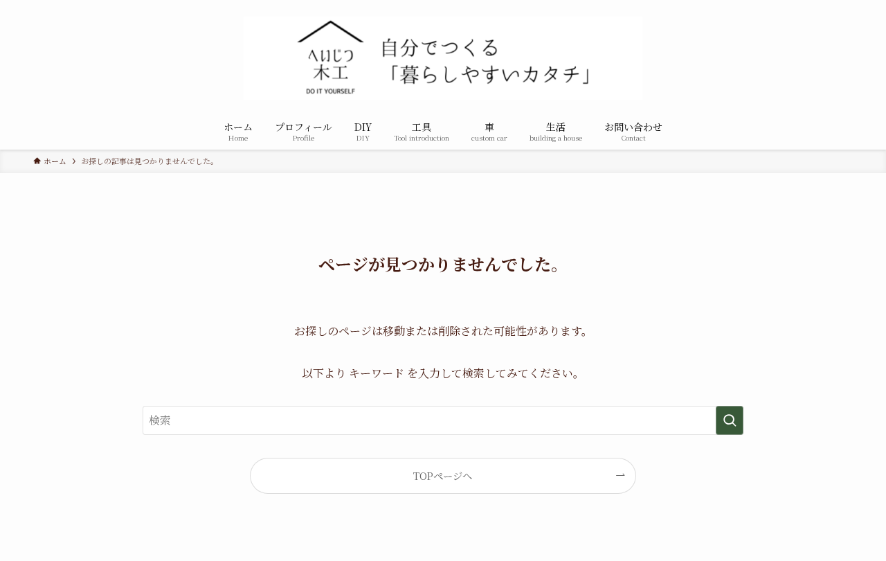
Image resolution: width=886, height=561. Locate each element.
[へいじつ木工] (443, 58)
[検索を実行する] (729, 420)
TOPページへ (442, 475)
